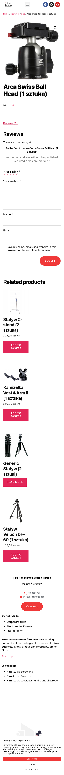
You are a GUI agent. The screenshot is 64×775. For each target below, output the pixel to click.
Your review (12, 181)
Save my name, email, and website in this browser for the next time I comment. (31, 248)
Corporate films (16, 622)
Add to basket (16, 346)
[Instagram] (51, 4)
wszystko (15, 14)
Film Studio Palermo (19, 676)
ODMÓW (32, 764)
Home (6, 14)
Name (8, 214)
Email (7, 230)
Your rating (11, 172)
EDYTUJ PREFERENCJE (32, 770)
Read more (15, 482)
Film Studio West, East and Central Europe (32, 680)
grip (23, 14)
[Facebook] (45, 4)
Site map (7, 656)
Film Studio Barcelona (20, 671)
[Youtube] (57, 4)
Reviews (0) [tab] (10, 123)
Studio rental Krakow (19, 626)
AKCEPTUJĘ (32, 759)
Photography (15, 631)
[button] (27, 4)
